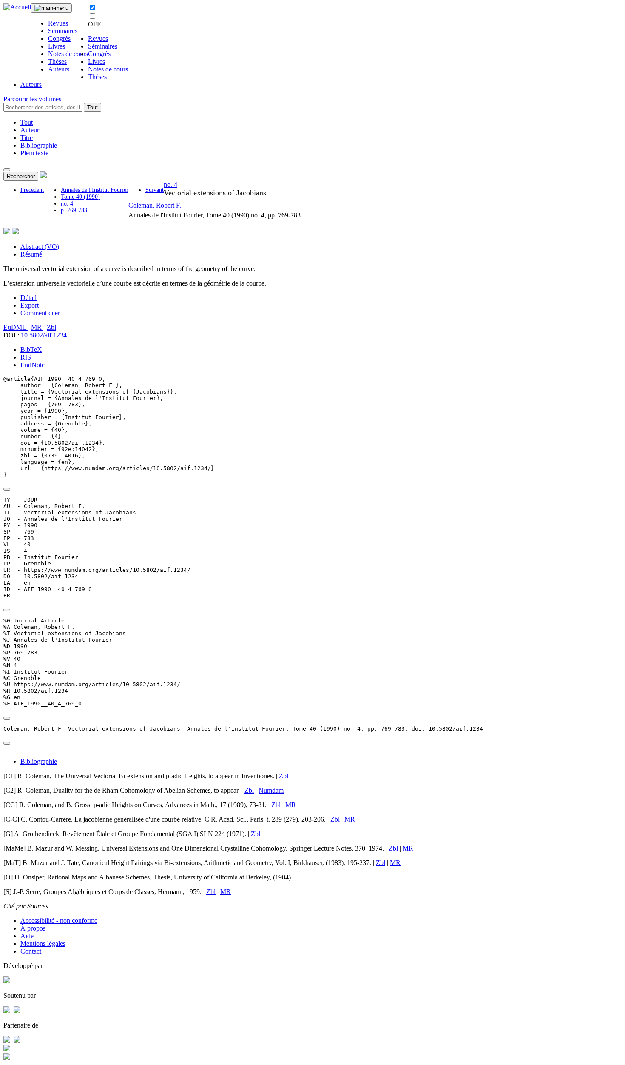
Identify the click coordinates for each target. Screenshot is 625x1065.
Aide (27, 935)
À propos (32, 928)
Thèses (57, 61)
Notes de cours (68, 53)
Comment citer (40, 313)
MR (37, 327)
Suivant (154, 190)
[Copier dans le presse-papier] (6, 489)
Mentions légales (42, 943)
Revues (58, 23)
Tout (92, 107)
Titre (26, 137)
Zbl (51, 327)
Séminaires (62, 30)
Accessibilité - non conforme (58, 920)
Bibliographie (38, 145)
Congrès (59, 38)
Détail (28, 297)
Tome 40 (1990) (80, 197)
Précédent (32, 190)
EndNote (32, 364)
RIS (25, 357)
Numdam (271, 790)
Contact (30, 951)
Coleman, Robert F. (154, 205)
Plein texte (34, 153)
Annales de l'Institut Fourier (94, 190)
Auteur (29, 130)
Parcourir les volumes (32, 99)
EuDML (15, 327)
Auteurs (58, 69)
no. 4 (67, 203)
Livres (56, 46)
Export (29, 305)
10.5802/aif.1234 (44, 335)
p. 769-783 (74, 210)
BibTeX (31, 349)
